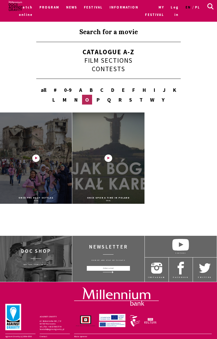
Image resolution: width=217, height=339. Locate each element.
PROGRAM (49, 7)
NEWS (71, 7)
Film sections (108, 60)
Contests (108, 69)
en (188, 7)
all (43, 90)
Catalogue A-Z (108, 52)
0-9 (68, 90)
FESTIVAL (93, 7)
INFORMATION (124, 7)
